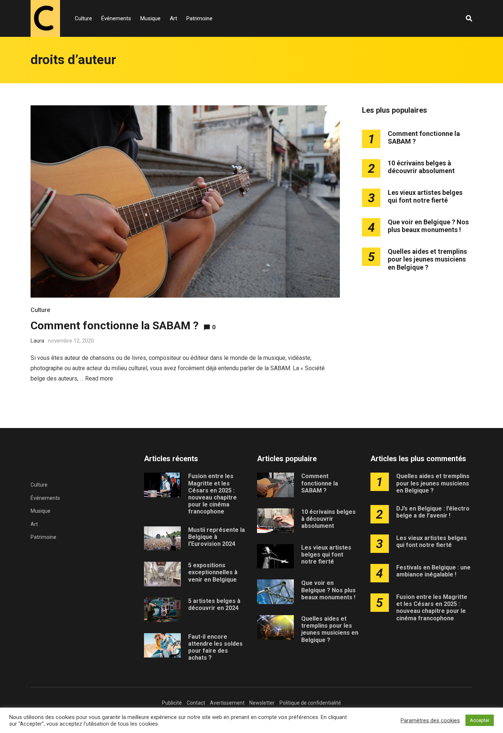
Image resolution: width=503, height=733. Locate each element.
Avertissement (227, 703)
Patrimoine (199, 18)
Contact (196, 703)
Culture (83, 18)
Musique (150, 18)
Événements (116, 18)
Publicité (172, 703)
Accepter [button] (479, 720)
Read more (99, 378)
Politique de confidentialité (310, 703)
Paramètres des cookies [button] (430, 720)
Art (173, 18)
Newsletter (262, 703)
